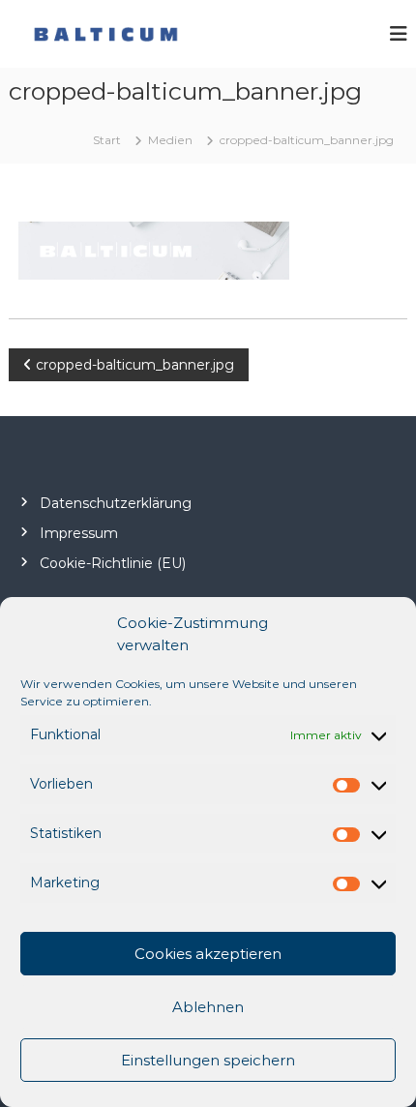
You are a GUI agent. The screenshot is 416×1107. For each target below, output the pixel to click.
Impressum (79, 533)
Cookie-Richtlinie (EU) (113, 563)
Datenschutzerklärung (116, 503)
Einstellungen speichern (208, 1060)
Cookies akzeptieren (208, 953)
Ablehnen (208, 1007)
